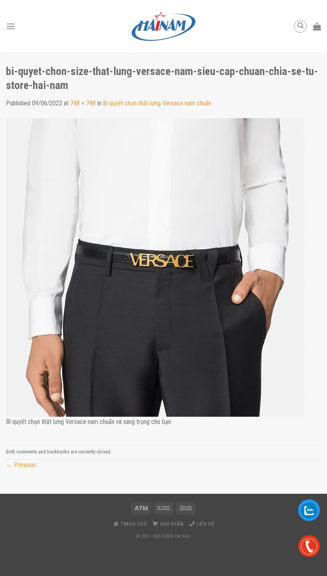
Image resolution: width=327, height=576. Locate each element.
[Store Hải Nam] (163, 26)
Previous (21, 465)
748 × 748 (83, 103)
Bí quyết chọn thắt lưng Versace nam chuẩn (157, 103)
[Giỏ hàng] (317, 26)
